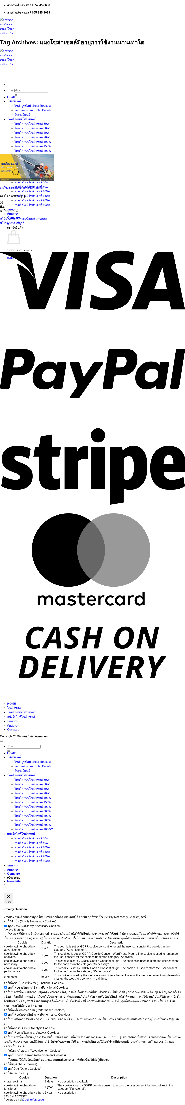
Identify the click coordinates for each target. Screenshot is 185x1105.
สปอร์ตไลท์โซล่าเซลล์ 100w (32, 191)
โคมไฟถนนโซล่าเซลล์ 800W (32, 824)
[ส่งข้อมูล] (15, 95)
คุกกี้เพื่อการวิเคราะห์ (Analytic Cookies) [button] (29, 1028)
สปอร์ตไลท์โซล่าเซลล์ (21, 716)
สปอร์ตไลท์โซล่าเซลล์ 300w (32, 204)
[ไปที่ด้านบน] (1, 741)
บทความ (12, 209)
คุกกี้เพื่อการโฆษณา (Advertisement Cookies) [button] (32, 1050)
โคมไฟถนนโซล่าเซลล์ (21, 119)
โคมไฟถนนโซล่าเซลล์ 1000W (33, 829)
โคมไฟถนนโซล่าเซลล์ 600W (32, 820)
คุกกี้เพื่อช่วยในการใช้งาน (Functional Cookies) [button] (34, 983)
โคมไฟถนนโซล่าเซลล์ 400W (32, 815)
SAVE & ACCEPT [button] (15, 1096)
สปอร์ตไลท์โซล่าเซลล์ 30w (31, 182)
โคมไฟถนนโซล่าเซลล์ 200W (32, 150)
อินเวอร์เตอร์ (22, 114)
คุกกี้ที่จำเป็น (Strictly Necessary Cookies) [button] (30, 921)
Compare (13, 729)
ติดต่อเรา (13, 213)
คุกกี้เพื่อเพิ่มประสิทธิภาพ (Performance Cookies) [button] (34, 1010)
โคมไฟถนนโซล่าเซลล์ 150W (32, 146)
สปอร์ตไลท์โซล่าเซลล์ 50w (31, 842)
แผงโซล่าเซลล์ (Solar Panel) (32, 110)
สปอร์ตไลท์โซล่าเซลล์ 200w (32, 200)
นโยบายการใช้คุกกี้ (12, 223)
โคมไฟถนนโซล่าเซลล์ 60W (32, 132)
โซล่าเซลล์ (14, 101)
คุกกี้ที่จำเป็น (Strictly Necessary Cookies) (34, 925)
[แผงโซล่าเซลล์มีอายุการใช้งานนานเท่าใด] (27, 180)
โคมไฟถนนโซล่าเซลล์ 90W (32, 137)
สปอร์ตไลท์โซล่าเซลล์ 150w (32, 195)
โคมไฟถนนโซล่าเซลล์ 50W (32, 128)
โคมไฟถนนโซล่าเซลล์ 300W (32, 811)
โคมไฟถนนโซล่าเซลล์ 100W (32, 141)
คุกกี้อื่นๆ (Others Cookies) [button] (20, 1064)
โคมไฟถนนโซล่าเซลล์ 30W (32, 123)
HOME (11, 97)
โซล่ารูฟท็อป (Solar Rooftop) (32, 105)
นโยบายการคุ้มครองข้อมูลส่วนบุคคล (23, 218)
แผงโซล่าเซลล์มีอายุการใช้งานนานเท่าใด (21, 187)
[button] (14, 881)
